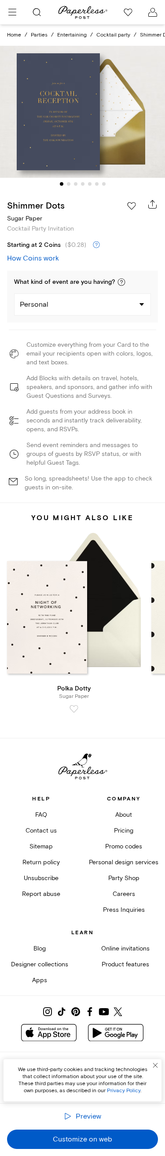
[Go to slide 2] (68, 184)
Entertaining (72, 35)
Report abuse (41, 894)
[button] (121, 282)
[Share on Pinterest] (75, 1011)
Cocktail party (113, 35)
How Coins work (33, 258)
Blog (39, 948)
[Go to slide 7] (104, 184)
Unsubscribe (41, 878)
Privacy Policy (123, 1090)
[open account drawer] (152, 12)
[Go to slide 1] (61, 184)
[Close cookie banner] (155, 1065)
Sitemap (41, 846)
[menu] (12, 12)
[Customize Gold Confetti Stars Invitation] (83, 111)
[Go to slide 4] (82, 184)
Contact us (41, 830)
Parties (39, 35)
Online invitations (125, 948)
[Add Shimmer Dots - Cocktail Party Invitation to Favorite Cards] (131, 206)
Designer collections (39, 964)
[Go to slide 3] (75, 184)
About (123, 814)
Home (14, 35)
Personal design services (123, 862)
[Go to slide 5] (90, 184)
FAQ (41, 814)
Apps (39, 980)
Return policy (41, 862)
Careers (124, 894)
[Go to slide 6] (97, 184)
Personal (34, 304)
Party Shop (123, 878)
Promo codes (123, 846)
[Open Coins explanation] (96, 245)
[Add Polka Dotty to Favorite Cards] (74, 709)
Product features (125, 964)
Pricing (123, 830)
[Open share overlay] (152, 204)
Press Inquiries (124, 910)
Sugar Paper (24, 218)
